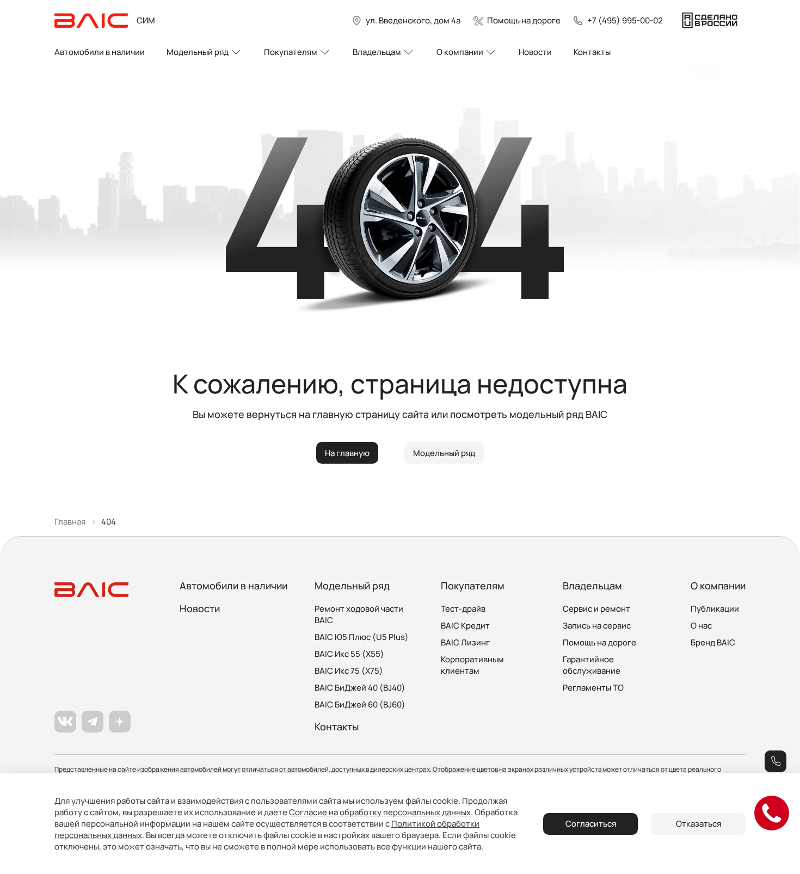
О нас (701, 625)
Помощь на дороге (599, 642)
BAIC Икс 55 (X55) (349, 654)
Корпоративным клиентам (472, 665)
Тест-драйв (463, 608)
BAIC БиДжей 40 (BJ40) (360, 687)
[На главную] (91, 21)
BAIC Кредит (465, 625)
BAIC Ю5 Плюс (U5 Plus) (362, 637)
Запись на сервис (597, 625)
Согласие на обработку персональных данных (380, 812)
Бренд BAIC (713, 642)
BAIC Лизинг (465, 642)
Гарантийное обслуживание (591, 665)
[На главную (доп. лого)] (710, 21)
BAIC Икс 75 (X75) (349, 670)
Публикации (715, 608)
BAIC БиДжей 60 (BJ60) (360, 704)
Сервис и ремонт (596, 608)
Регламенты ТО (593, 687)
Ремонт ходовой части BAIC (359, 614)
